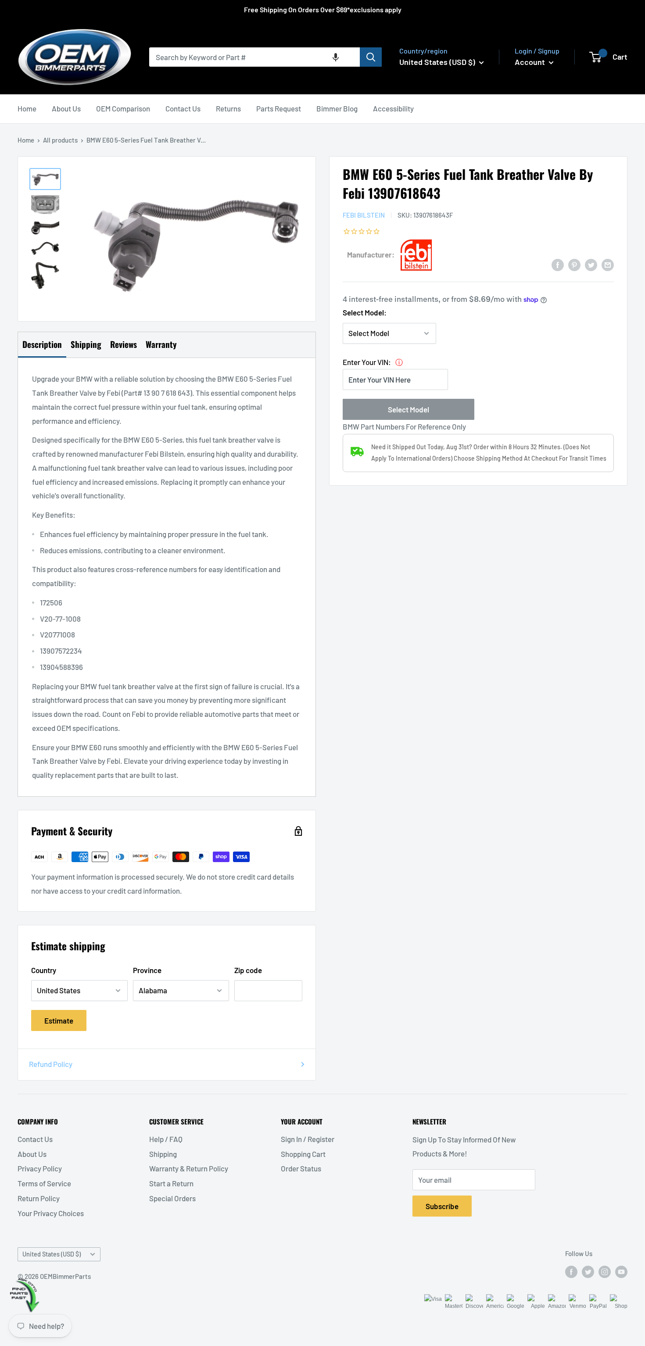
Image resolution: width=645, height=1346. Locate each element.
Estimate (58, 1020)
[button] (336, 57)
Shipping (163, 1153)
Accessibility (393, 108)
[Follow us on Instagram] (604, 1271)
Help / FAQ (166, 1139)
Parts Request (278, 108)
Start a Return (171, 1183)
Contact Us (183, 108)
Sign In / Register (307, 1139)
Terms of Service (44, 1183)
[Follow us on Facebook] (571, 1271)
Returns (228, 108)
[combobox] (254, 57)
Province (147, 970)
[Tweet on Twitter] (591, 264)
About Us (66, 108)
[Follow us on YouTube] (621, 1271)
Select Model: (365, 312)
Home (27, 108)
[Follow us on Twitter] (588, 1271)
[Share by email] (608, 264)
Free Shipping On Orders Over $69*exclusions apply (322, 9)
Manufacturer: (370, 254)
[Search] (371, 57)
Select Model (408, 409)
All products (60, 140)
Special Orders (172, 1198)
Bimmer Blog (337, 108)
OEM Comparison (123, 108)
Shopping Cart (303, 1153)
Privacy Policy (40, 1168)
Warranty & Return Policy (188, 1168)
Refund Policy (50, 1064)
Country (43, 970)
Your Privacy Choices (51, 1213)
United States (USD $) (51, 1254)
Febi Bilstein (364, 215)
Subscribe (442, 1206)
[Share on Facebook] (558, 264)
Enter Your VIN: (367, 362)
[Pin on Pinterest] (574, 264)
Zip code (248, 970)
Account (531, 62)
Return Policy (39, 1198)
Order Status (301, 1168)
